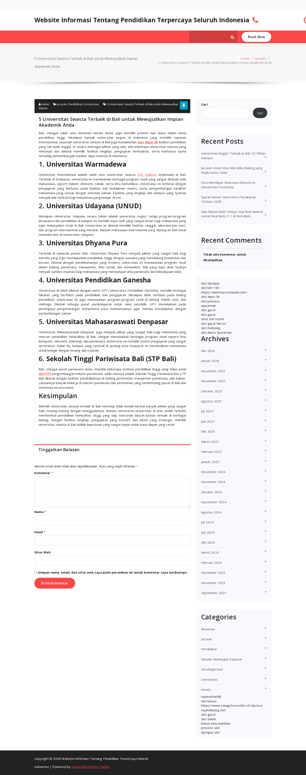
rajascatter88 (211, 696)
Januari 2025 (210, 462)
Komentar (43, 473)
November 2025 (213, 381)
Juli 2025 (207, 411)
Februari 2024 (211, 562)
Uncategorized (212, 669)
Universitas (91, 104)
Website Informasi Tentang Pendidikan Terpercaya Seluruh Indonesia (141, 20)
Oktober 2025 (211, 391)
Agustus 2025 (211, 401)
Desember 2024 (213, 472)
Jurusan (260, 58)
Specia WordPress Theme (90, 767)
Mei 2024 (208, 542)
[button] (233, 37)
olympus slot (210, 732)
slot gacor (208, 310)
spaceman (208, 305)
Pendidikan (75, 104)
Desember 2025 (213, 371)
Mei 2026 (208, 351)
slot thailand (146, 174)
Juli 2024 (207, 522)
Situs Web (42, 552)
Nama (40, 512)
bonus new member (215, 723)
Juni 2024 (208, 532)
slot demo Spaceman (216, 332)
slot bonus (208, 701)
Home (245, 58)
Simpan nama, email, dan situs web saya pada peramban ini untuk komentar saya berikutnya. (113, 572)
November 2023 (213, 583)
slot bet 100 (210, 288)
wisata (206, 689)
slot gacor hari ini (213, 323)
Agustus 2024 (211, 512)
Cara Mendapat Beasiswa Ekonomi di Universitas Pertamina (228, 184)
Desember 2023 (213, 572)
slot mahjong (210, 328)
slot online (208, 719)
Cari (204, 104)
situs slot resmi (212, 319)
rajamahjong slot (213, 710)
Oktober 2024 (211, 492)
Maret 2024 (210, 552)
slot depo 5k (210, 297)
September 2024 (213, 502)
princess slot (210, 728)
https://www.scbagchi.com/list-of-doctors (232, 705)
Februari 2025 (211, 451)
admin (45, 104)
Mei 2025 (208, 431)
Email (39, 532)
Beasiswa (208, 629)
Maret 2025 (210, 441)
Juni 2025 (208, 421)
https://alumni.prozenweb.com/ (224, 292)
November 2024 (213, 482)
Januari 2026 (210, 361)
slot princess (210, 301)
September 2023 (213, 593)
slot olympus (210, 283)
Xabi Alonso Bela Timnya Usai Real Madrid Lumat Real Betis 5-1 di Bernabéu (231, 214)
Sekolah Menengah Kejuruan (221, 659)
